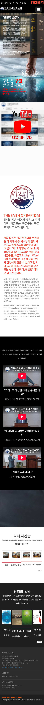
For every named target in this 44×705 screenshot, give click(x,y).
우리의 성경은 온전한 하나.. (17, 633)
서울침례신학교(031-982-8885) (12, 667)
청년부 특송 (26, 564)
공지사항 (7, 3)
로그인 (15, 3)
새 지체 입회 (36, 564)
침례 (6, 565)
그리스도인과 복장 (7, 632)
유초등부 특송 (16, 565)
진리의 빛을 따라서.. (27, 633)
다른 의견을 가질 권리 (37, 632)
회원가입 (23, 3)
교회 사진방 (22, 539)
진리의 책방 (22, 597)
